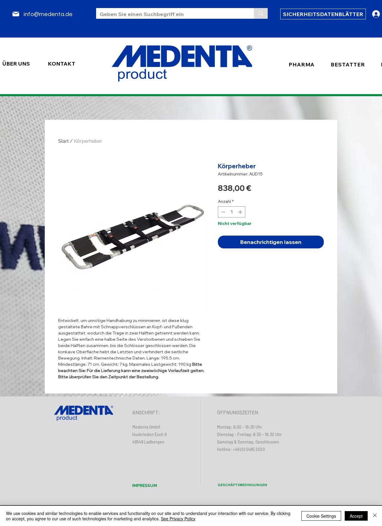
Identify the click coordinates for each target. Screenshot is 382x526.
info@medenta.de (48, 14)
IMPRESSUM (144, 485)
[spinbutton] (231, 212)
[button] (348, 64)
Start (63, 141)
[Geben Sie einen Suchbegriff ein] (261, 13)
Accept (356, 516)
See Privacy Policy (178, 519)
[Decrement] (222, 212)
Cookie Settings (321, 516)
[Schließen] (374, 516)
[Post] (16, 14)
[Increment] (240, 212)
